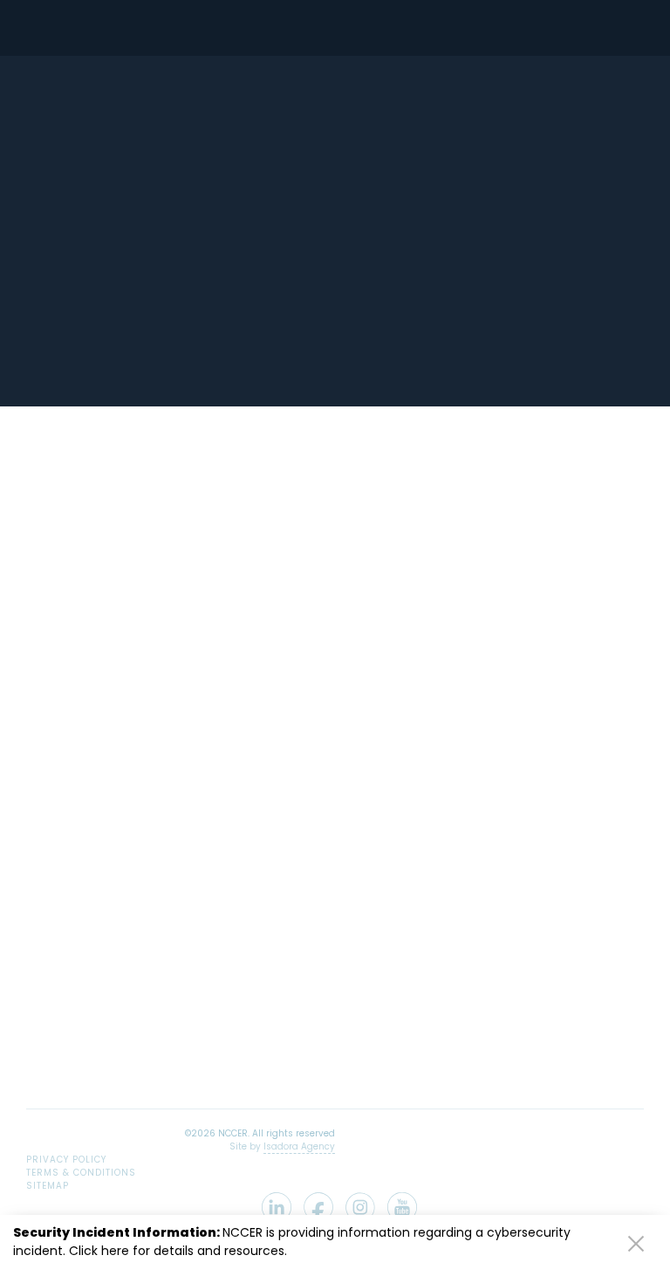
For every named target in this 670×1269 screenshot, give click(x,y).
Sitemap (47, 1185)
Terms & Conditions (81, 1172)
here (115, 1250)
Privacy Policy (66, 1159)
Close (636, 1242)
